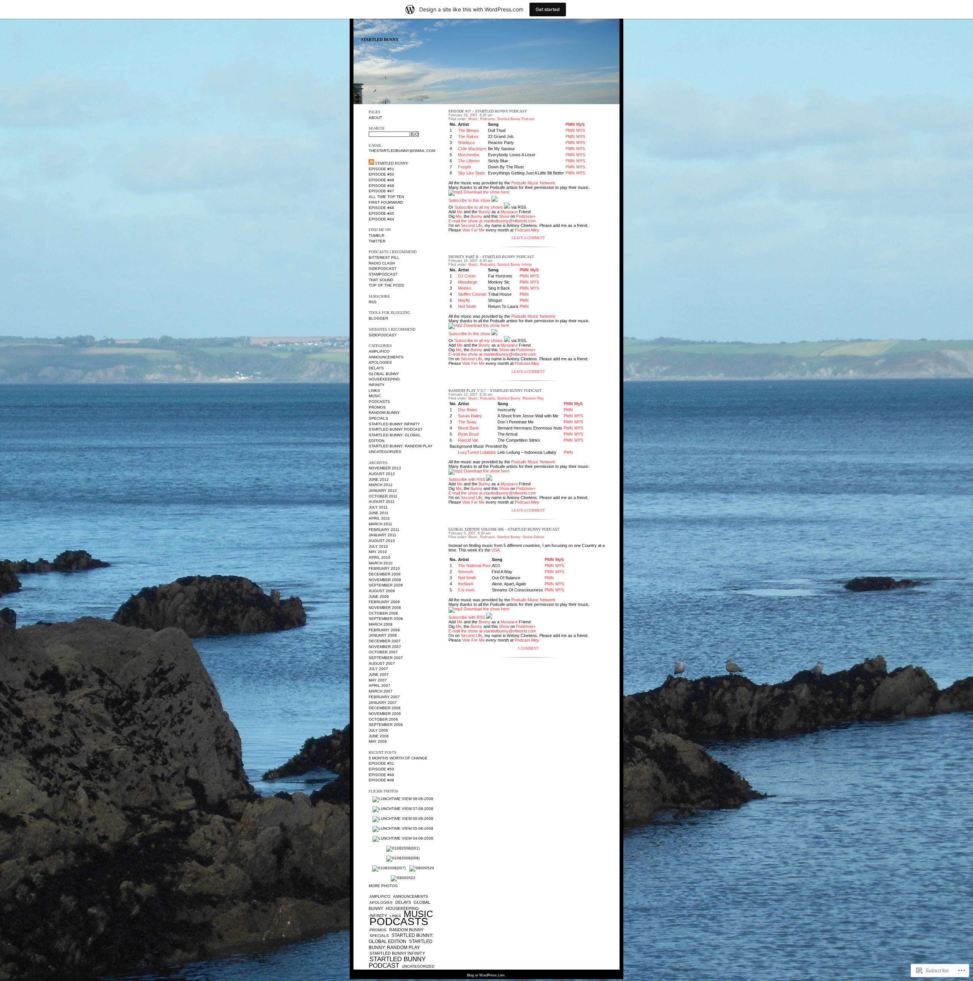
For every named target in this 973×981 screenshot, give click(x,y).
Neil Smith (467, 306)
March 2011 (380, 524)
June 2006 (379, 736)
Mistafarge (467, 282)
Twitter (377, 241)
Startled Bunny (380, 40)
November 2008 (385, 607)
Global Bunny (384, 374)
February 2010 (384, 568)
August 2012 (382, 474)
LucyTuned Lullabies (477, 452)
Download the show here (486, 192)
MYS (580, 130)
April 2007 (379, 685)
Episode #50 (381, 174)
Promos (377, 407)
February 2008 (384, 630)
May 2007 (378, 680)
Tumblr (376, 235)
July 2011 (378, 507)
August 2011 (382, 501)
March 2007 (381, 691)
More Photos (383, 886)
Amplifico (379, 351)
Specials (378, 418)
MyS (580, 124)
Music (375, 396)
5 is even (466, 590)
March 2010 (381, 563)
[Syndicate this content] (371, 163)
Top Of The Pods (386, 285)
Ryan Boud (468, 434)
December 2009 (385, 574)
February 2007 (384, 697)
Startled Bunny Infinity (394, 424)
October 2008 (383, 613)
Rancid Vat (468, 440)
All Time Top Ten (386, 197)
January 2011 (382, 535)
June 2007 (379, 674)
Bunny (484, 211)
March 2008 (381, 624)
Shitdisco (466, 142)
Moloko (464, 288)
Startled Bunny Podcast (396, 429)
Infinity (377, 385)
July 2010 (378, 546)
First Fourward (386, 202)
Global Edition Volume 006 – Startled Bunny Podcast (503, 529)
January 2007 (383, 702)
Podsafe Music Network (533, 183)
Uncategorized (385, 452)
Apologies (380, 362)
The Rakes (468, 136)
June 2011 (378, 513)
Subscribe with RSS (466, 479)
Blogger (378, 318)
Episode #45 (381, 213)
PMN (570, 124)
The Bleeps (468, 130)
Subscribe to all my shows (479, 207)
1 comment (528, 648)
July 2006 (378, 730)
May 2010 (378, 552)
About (375, 118)
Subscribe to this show (469, 200)
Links (374, 390)
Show (504, 216)
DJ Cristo (466, 276)
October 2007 (383, 652)
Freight (464, 167)
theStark (466, 584)
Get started (548, 9)
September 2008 (386, 618)
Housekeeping (384, 379)
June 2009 (379, 596)
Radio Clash (382, 263)
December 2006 (385, 708)
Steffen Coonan (472, 294)
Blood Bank (468, 428)
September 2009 (386, 585)
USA (495, 550)
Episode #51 (381, 169)
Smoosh (465, 571)
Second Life (471, 225)
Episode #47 (381, 191)
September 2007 (386, 658)
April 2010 (379, 557)
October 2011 (383, 496)
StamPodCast (383, 274)
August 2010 (382, 541)
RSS (373, 302)
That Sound (381, 280)
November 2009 (385, 580)
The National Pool (474, 565)
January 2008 (383, 635)
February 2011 (384, 530)
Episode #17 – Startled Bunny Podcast (487, 111)
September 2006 (386, 725)
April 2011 (379, 518)
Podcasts (379, 401)
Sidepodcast (382, 268)
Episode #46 (381, 208)
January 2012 (383, 490)
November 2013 (385, 468)
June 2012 (379, 479)
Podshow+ (526, 216)
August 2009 (382, 591)
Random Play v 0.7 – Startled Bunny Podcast (495, 390)
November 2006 (385, 714)
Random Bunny (384, 412)
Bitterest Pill (384, 257)
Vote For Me (473, 230)
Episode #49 (381, 180)
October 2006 (383, 719)
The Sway (467, 422)
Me (460, 211)
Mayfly (464, 300)
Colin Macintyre (472, 148)
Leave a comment (528, 238)
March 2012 (381, 485)
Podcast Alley (527, 230)
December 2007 (385, 641)
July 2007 (378, 669)
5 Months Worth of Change (398, 758)
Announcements (386, 357)
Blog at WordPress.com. (486, 975)
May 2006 (378, 741)
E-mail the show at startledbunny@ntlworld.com (492, 221)
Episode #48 (381, 186)
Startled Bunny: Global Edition (401, 938)
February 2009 (384, 602)
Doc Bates (467, 409)
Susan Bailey (470, 416)
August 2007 (382, 663)
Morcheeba (468, 154)
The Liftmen (469, 160)
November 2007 (385, 647)
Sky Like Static (471, 173)
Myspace (509, 211)
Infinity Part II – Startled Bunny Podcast (491, 257)
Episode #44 (381, 219)
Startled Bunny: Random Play (401, 446)
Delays (376, 368)
